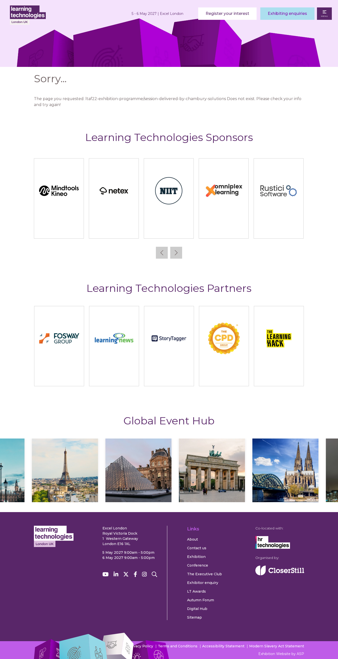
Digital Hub (197, 608)
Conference (197, 565)
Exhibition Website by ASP (281, 654)
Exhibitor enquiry (202, 582)
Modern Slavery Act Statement (276, 646)
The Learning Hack (279, 377)
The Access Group (173, 230)
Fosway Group (59, 377)
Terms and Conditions (177, 646)
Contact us (196, 548)
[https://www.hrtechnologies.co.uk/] (272, 547)
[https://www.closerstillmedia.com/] (279, 574)
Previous (162, 253)
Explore (65, 485)
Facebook (135, 574)
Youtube (105, 574)
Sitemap (194, 617)
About (192, 539)
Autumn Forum (200, 600)
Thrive (228, 230)
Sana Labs (63, 230)
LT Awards (196, 591)
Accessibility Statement (223, 646)
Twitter (126, 574)
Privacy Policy (140, 646)
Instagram (144, 574)
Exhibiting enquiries (287, 13)
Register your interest (227, 13)
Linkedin (116, 574)
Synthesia (118, 230)
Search (154, 574)
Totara (283, 230)
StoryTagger (168, 377)
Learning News (114, 377)
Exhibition (196, 556)
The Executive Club (204, 574)
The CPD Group (223, 377)
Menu (324, 16)
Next (176, 253)
